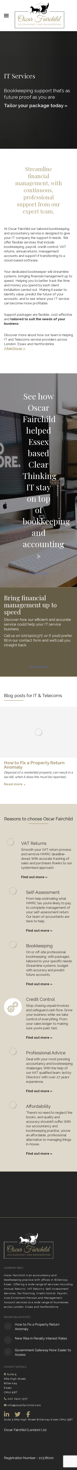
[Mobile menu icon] (6, 15)
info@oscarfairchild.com (24, 1405)
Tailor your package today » (35, 105)
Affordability (38, 1106)
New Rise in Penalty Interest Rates (41, 1338)
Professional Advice (46, 1052)
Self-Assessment (43, 892)
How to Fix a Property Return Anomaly (34, 765)
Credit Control (40, 999)
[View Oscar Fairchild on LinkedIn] (6, 1413)
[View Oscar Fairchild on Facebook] (28, 1413)
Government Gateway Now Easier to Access (43, 1352)
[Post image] (8, 1326)
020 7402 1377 (18, 1398)
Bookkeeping (39, 945)
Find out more (38, 573)
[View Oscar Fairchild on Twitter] (18, 1413)
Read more (13, 784)
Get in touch (38, 667)
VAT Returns (33, 843)
